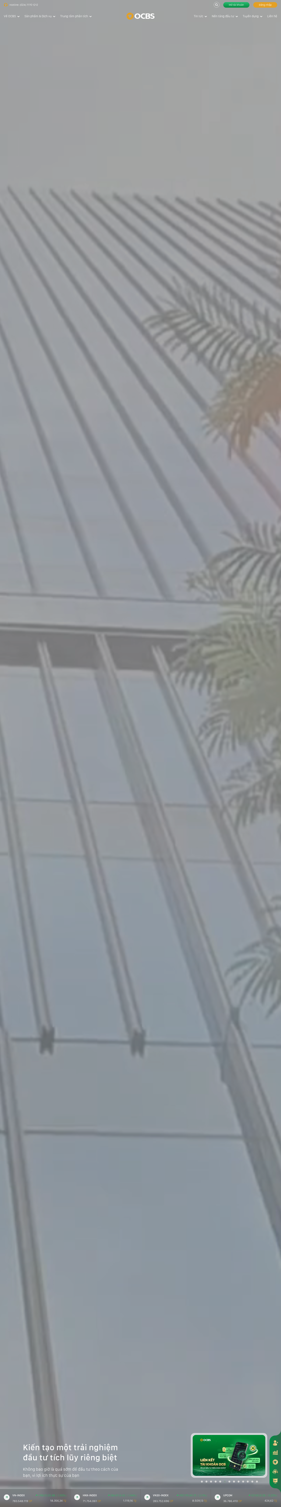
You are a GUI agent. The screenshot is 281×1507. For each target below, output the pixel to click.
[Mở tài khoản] (275, 1443)
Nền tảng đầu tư (223, 16)
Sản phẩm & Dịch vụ (38, 16)
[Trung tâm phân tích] (275, 1481)
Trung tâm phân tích (74, 16)
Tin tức (198, 16)
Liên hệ (272, 16)
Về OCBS (10, 16)
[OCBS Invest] (275, 1462)
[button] (202, 1481)
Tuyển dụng (251, 16)
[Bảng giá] (275, 1452)
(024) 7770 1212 (29, 4)
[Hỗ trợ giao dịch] (275, 1471)
